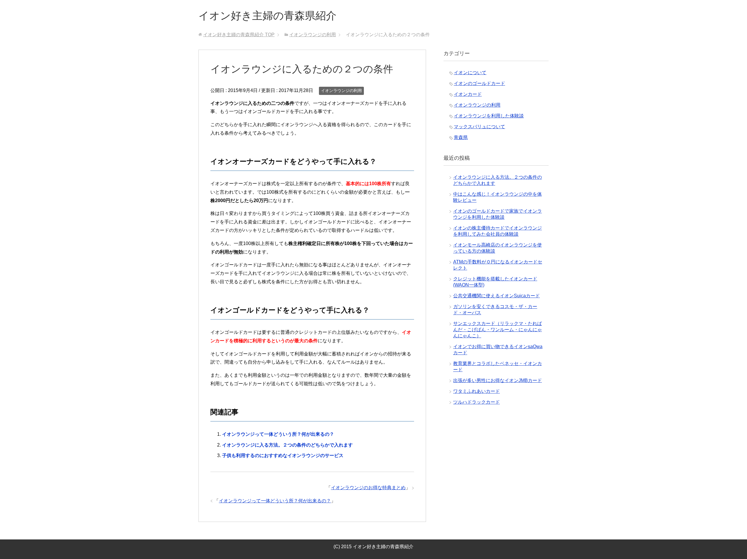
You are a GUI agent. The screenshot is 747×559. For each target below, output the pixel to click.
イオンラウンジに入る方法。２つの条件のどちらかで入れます (287, 444)
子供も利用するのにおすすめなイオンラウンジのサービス (282, 455)
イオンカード (468, 94)
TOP (239, 34)
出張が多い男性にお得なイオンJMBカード (497, 380)
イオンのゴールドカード (479, 83)
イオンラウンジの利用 (341, 90)
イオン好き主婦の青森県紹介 (267, 16)
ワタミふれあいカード (476, 391)
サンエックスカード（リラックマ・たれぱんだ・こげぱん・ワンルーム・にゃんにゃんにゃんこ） (497, 329)
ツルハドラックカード (476, 402)
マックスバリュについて (479, 126)
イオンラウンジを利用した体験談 (489, 115)
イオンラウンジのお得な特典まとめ (368, 487)
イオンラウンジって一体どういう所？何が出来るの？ (278, 434)
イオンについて (470, 72)
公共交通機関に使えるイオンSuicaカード (496, 295)
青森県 (461, 137)
